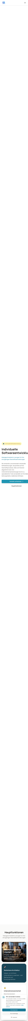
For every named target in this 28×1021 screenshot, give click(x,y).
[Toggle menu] (25, 2)
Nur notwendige (14, 1013)
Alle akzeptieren (14, 1010)
